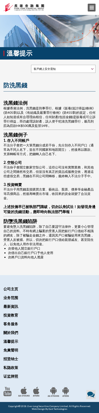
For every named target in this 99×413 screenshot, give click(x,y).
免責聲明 (10, 350)
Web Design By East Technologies (49, 408)
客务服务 (10, 324)
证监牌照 (10, 376)
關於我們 (10, 332)
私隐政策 (10, 367)
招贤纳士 (10, 358)
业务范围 (10, 297)
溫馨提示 (10, 341)
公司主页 (10, 289)
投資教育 (10, 315)
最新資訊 (10, 306)
